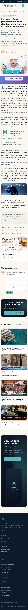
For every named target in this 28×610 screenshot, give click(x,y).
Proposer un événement (7, 564)
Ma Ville (3, 544)
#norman (4, 230)
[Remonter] (25, 608)
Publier (9, 292)
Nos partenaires (5, 587)
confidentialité (12, 606)
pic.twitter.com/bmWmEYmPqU (12, 138)
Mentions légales (5, 595)
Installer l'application (13, 459)
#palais (18, 230)
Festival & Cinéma (5, 539)
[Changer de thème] (19, 5)
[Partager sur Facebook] (18, 56)
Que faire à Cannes (6, 562)
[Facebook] (10, 530)
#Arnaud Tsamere (6, 227)
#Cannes (16, 227)
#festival (23, 227)
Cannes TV (4, 546)
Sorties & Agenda (13, 10)
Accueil (3, 10)
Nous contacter (5, 585)
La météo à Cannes (6, 569)
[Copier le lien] (25, 56)
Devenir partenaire (6, 590)
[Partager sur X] (21, 56)
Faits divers (4, 541)
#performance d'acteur (8, 233)
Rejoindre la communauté (14, 312)
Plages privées (5, 572)
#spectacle (20, 233)
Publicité (3, 592)
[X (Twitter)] (13, 530)
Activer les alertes (10, 464)
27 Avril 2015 (21, 144)
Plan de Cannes (5, 577)
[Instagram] (2, 530)
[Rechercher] (15, 5)
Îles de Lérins (4, 574)
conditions (21, 606)
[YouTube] (6, 530)
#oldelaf (11, 230)
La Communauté (5, 567)
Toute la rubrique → (21, 324)
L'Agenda (3, 559)
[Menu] (26, 5)
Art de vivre (4, 551)
